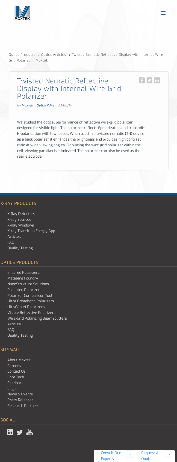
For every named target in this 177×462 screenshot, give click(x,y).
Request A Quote (150, 455)
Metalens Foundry (22, 278)
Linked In (10, 432)
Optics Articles (54, 55)
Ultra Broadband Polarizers (30, 301)
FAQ (10, 242)
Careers (14, 365)
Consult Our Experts (111, 455)
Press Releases (20, 399)
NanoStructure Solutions (28, 284)
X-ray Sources (19, 219)
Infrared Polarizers (23, 272)
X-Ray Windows (20, 225)
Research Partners (23, 405)
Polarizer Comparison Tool (29, 295)
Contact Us (16, 371)
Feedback (15, 382)
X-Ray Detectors (21, 213)
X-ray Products (18, 203)
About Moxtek (19, 360)
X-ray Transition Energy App (31, 230)
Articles (14, 236)
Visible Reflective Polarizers (31, 312)
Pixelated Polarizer (23, 289)
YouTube (30, 432)
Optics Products (23, 55)
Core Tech (15, 377)
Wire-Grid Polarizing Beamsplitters (37, 318)
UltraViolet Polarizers (26, 306)
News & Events (20, 394)
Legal (12, 388)
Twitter (20, 432)
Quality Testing (20, 248)
